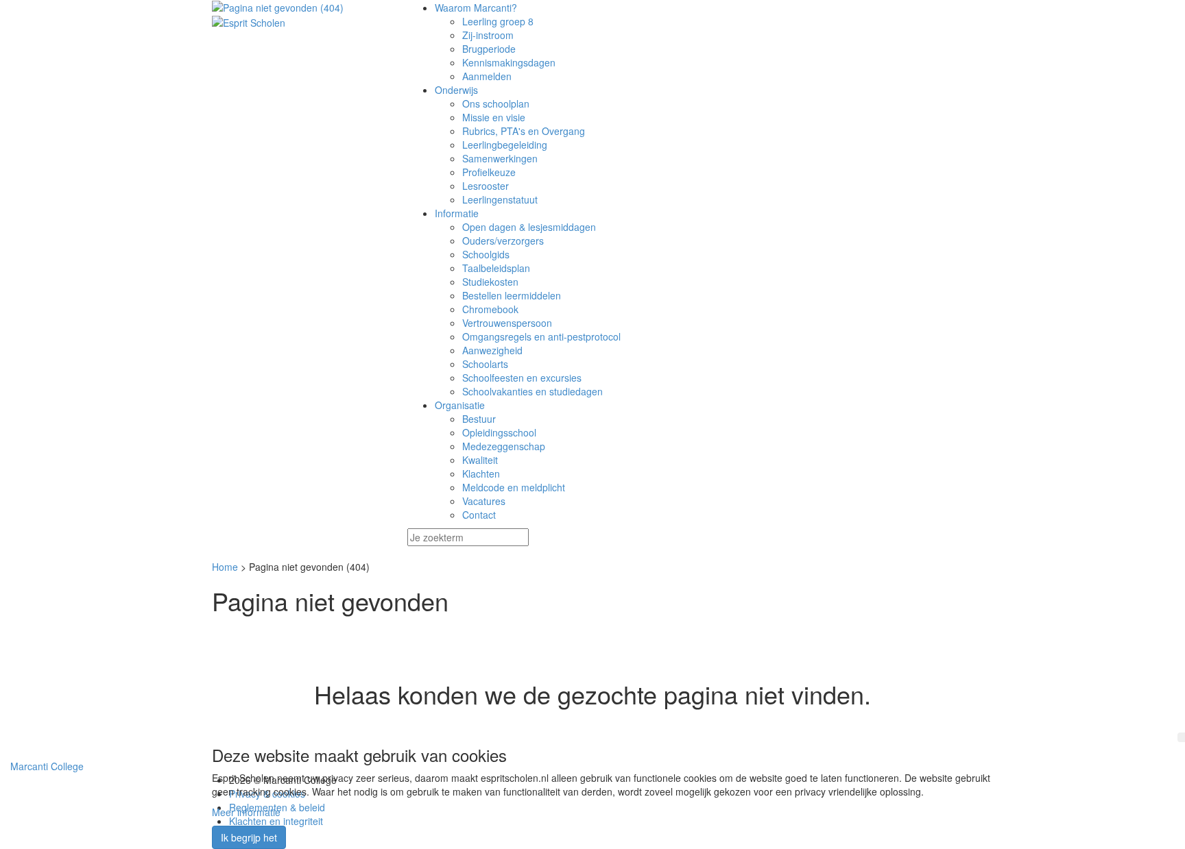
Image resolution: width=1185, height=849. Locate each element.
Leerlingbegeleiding (504, 144)
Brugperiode (489, 49)
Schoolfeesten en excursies (522, 377)
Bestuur (479, 419)
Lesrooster (485, 186)
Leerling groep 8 (498, 21)
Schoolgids (486, 254)
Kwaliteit (480, 460)
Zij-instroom (488, 35)
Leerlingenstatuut (500, 199)
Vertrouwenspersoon (507, 323)
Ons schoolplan (495, 103)
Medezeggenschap (503, 446)
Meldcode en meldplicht (513, 487)
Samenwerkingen (500, 158)
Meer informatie (246, 812)
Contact (479, 514)
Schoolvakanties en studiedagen (532, 391)
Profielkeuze (489, 172)
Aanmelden (487, 76)
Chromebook (490, 309)
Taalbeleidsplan (496, 268)
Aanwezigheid (492, 350)
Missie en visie (493, 117)
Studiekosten (490, 281)
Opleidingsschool (499, 432)
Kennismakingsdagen (508, 62)
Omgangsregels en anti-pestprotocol (541, 336)
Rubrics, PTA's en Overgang (523, 131)
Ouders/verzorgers (503, 240)
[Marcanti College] (299, 7)
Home (225, 567)
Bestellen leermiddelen (511, 295)
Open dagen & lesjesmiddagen (529, 227)
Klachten (481, 473)
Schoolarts (485, 364)
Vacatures (483, 501)
